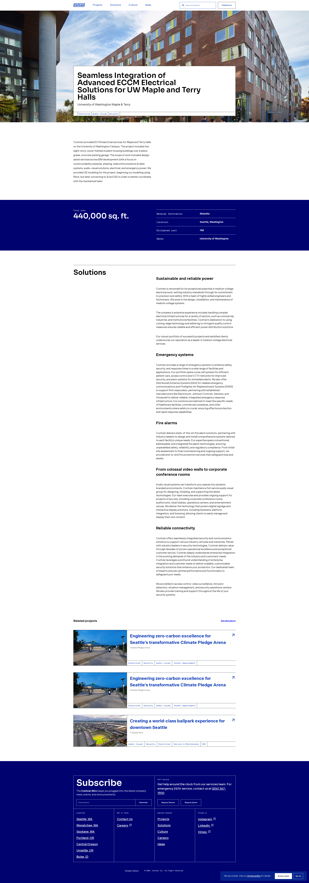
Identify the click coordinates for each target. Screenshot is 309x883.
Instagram (205, 819)
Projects (163, 819)
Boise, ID (82, 857)
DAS (204, 744)
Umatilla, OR (84, 850)
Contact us (227, 5)
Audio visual (163, 663)
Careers (122, 825)
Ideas (161, 844)
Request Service (168, 802)
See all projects (228, 621)
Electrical (134, 663)
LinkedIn (204, 825)
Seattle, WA (84, 819)
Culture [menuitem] (133, 5)
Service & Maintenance (186, 744)
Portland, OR (85, 838)
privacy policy (253, 876)
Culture (163, 831)
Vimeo (202, 832)
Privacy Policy (132, 870)
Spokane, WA (85, 831)
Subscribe (143, 802)
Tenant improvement (184, 663)
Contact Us (125, 819)
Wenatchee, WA (87, 825)
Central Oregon (87, 844)
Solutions (164, 825)
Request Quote (191, 802)
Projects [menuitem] (97, 5)
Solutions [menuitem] (115, 5)
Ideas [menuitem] (148, 5)
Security (148, 663)
